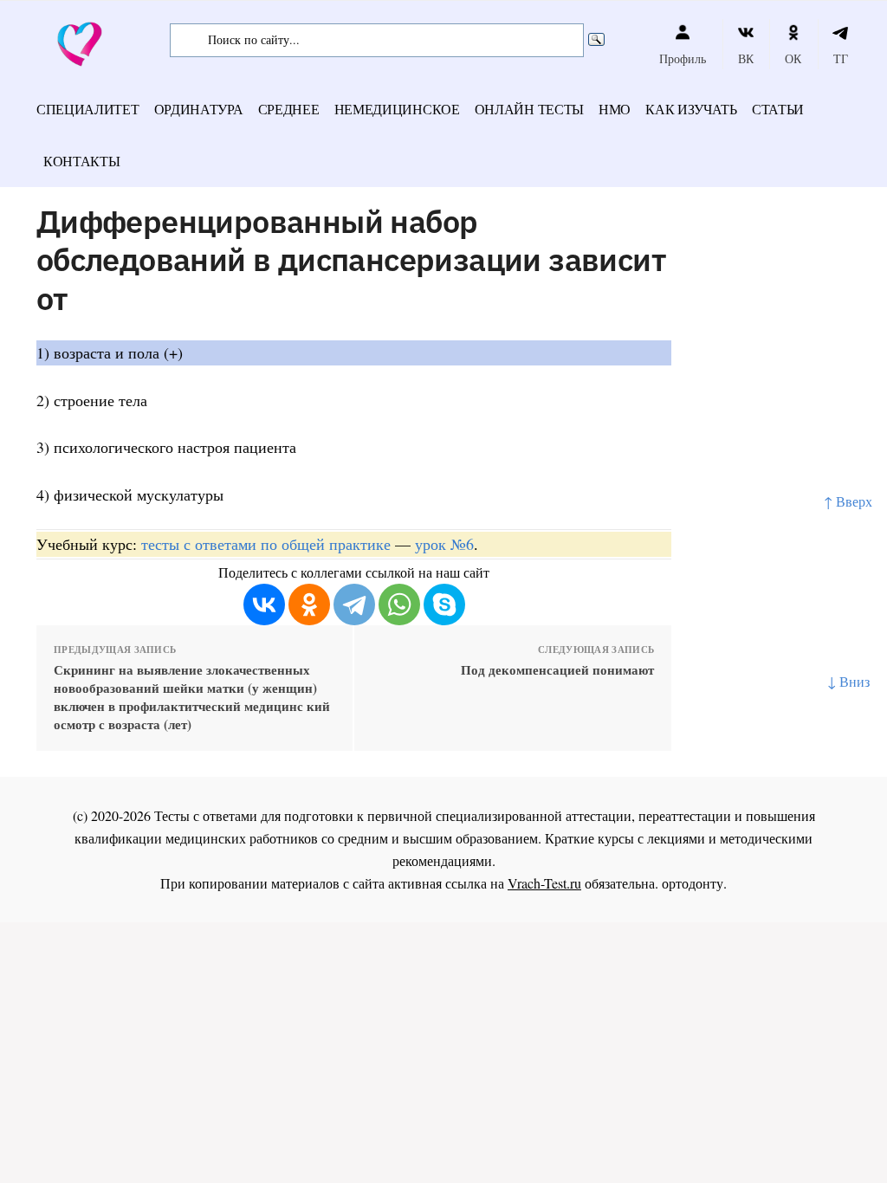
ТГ (840, 58)
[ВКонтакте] (264, 604)
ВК (746, 58)
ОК (793, 58)
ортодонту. (694, 883)
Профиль (682, 58)
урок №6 (444, 543)
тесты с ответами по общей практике (266, 543)
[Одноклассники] (309, 604)
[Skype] (444, 604)
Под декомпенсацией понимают (557, 670)
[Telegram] (354, 604)
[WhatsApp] (399, 604)
